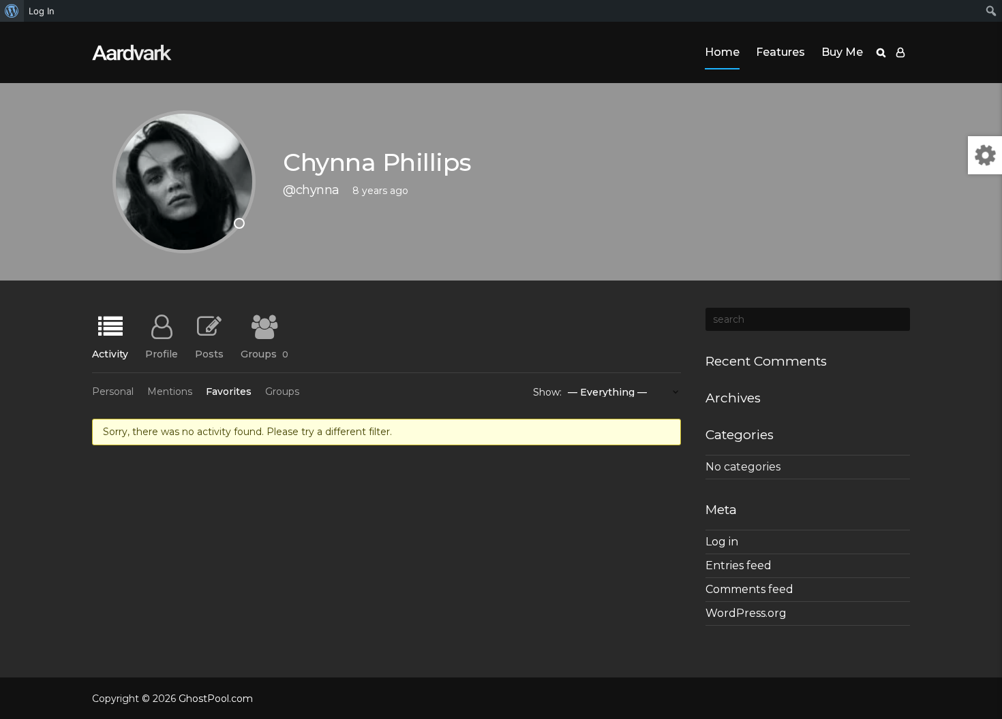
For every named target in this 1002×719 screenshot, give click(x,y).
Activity (110, 353)
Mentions (169, 391)
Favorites (229, 391)
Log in (721, 541)
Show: (547, 392)
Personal (113, 391)
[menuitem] (12, 11)
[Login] (900, 52)
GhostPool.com (216, 698)
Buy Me (842, 52)
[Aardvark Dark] (132, 52)
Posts (209, 353)
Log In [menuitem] (42, 10)
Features (780, 52)
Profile (161, 353)
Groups (264, 353)
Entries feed (738, 565)
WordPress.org (746, 613)
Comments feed (749, 589)
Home (722, 52)
